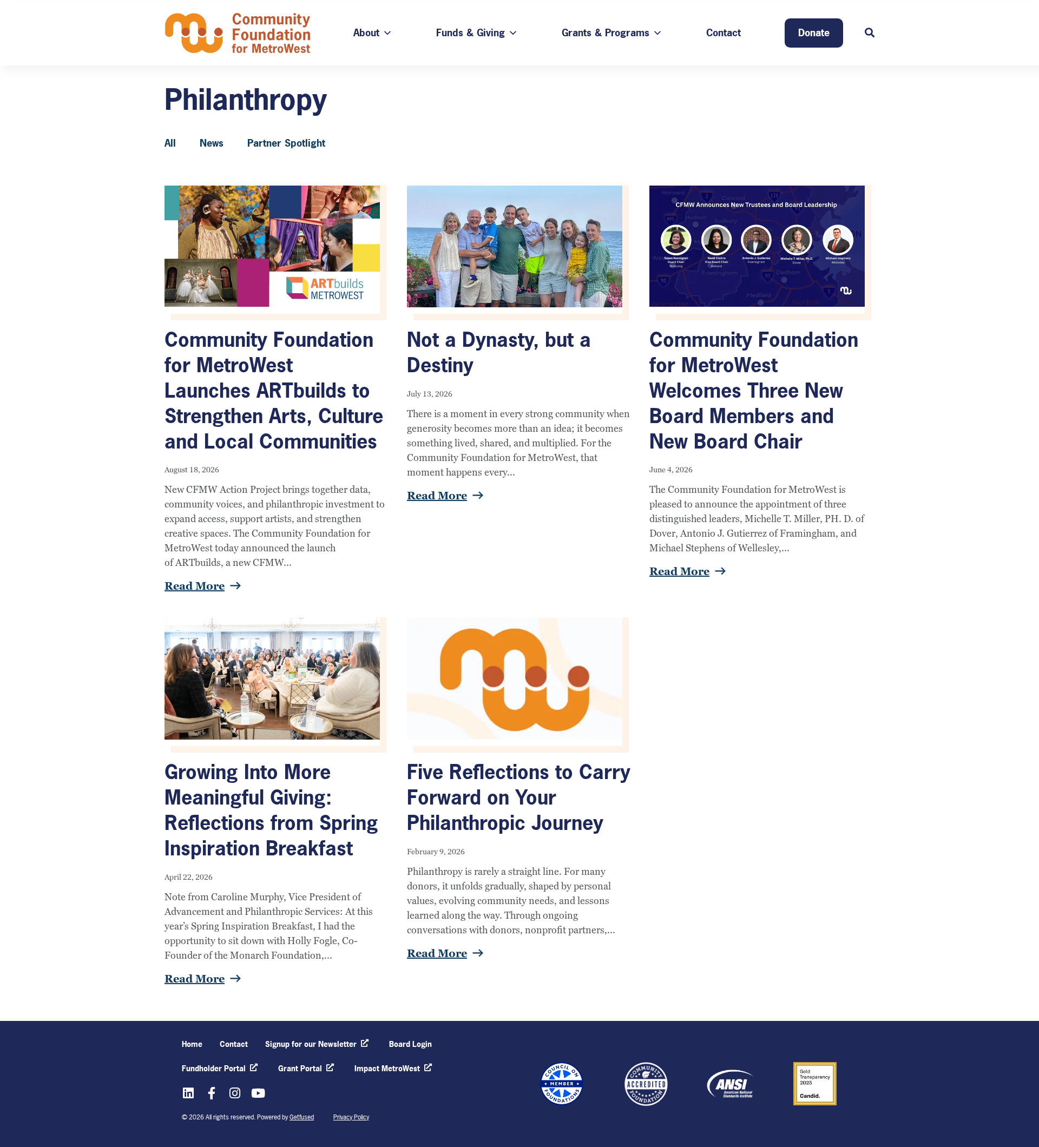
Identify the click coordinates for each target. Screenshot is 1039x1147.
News (211, 143)
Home (192, 1044)
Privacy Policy (351, 1117)
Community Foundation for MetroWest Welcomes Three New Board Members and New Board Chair (753, 390)
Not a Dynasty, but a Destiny (499, 352)
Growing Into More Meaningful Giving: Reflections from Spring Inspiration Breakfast (271, 810)
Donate (814, 32)
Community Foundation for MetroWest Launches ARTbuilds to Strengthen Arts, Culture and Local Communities (274, 390)
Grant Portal (300, 1068)
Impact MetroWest (387, 1068)
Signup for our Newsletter (311, 1044)
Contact (723, 32)
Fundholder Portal (214, 1068)
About (366, 32)
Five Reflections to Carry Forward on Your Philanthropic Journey (518, 797)
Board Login (410, 1044)
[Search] (869, 33)
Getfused (302, 1117)
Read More (195, 586)
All (170, 143)
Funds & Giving (470, 32)
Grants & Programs (605, 32)
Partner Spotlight (286, 143)
